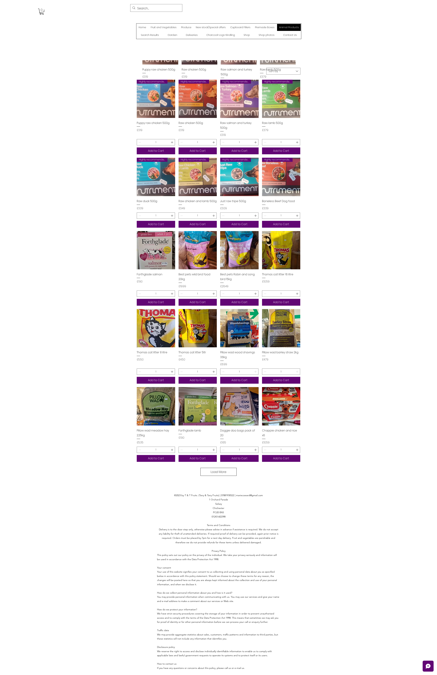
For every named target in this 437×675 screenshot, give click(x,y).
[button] (41, 12)
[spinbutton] (156, 142)
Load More (218, 472)
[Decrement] (139, 142)
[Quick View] (156, 250)
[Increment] (172, 142)
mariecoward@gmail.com (249, 495)
